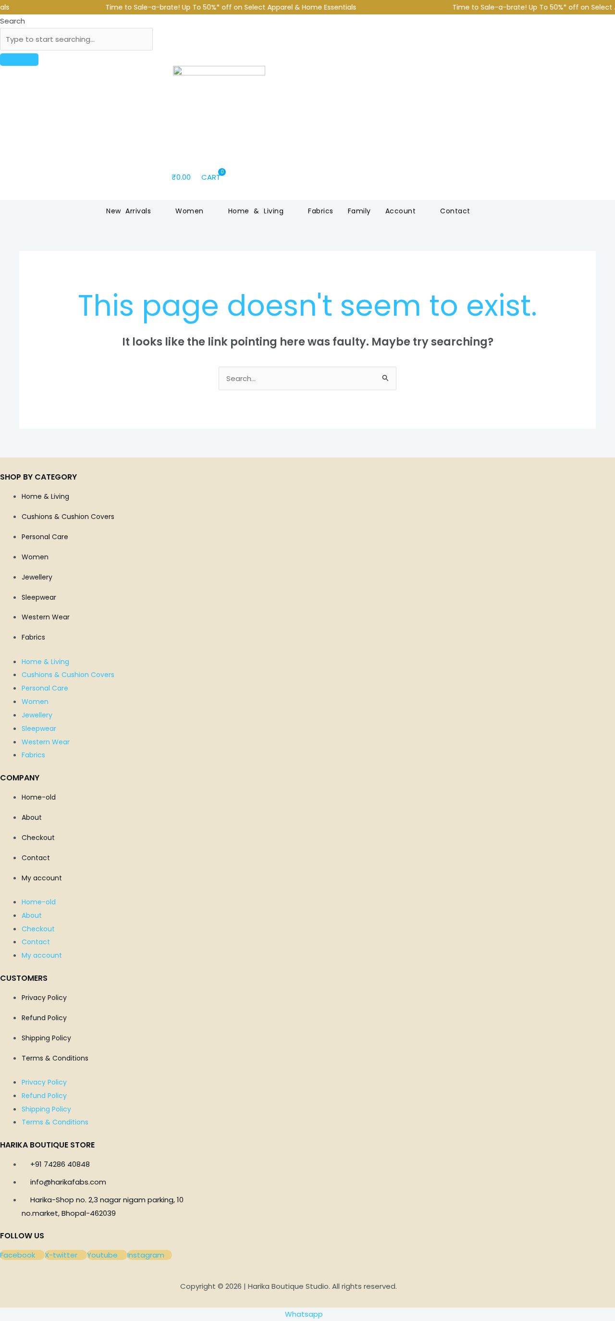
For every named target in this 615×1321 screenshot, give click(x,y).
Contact (36, 858)
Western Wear (46, 617)
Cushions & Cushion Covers (68, 516)
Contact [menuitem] (455, 211)
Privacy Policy (44, 997)
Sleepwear (39, 597)
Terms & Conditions (55, 1058)
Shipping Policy (46, 1038)
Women (35, 557)
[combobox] (76, 39)
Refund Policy (44, 1018)
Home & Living (45, 496)
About (32, 817)
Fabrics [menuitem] (320, 211)
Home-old (39, 797)
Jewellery (37, 577)
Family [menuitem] (359, 211)
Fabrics (33, 637)
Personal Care (45, 537)
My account (42, 878)
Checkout (38, 837)
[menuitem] (133, 211)
